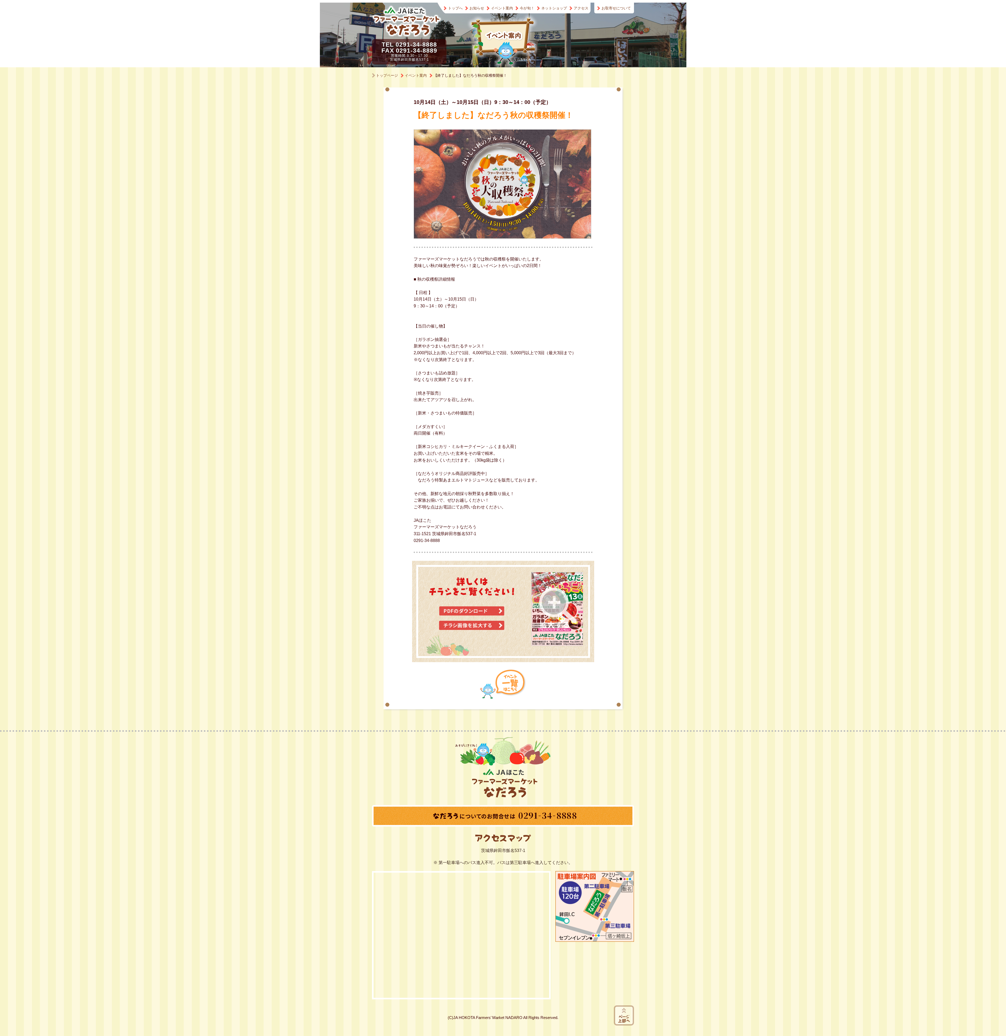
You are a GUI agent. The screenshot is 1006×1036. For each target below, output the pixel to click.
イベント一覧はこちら (503, 684)
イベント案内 (502, 8)
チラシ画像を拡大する (471, 625)
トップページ (387, 75)
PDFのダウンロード (471, 611)
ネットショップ (554, 8)
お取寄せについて (616, 8)
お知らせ (476, 8)
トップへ (455, 8)
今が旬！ (527, 8)
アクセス (581, 8)
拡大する (558, 608)
